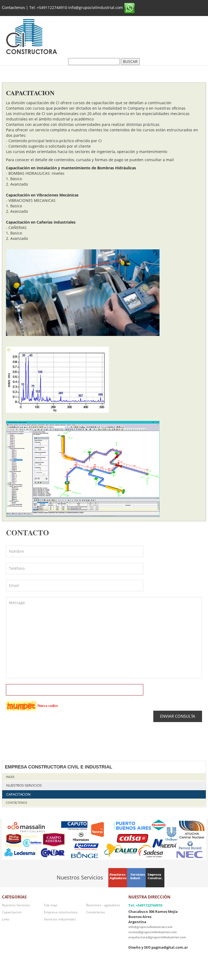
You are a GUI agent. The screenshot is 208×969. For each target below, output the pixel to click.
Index (10, 777)
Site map (50, 905)
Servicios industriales (60, 919)
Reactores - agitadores (103, 905)
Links (5, 919)
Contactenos (13, 7)
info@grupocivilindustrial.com (150, 927)
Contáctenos (16, 802)
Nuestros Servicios (24, 785)
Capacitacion (18, 794)
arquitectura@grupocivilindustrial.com (157, 937)
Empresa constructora (60, 912)
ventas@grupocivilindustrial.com (152, 932)
